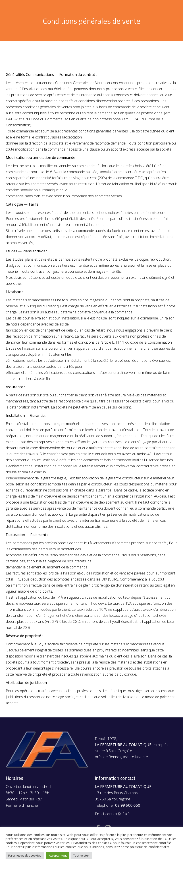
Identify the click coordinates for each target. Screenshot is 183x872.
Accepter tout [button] (58, 855)
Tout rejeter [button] (81, 855)
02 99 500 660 (127, 805)
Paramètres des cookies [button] (24, 855)
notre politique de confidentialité (145, 846)
